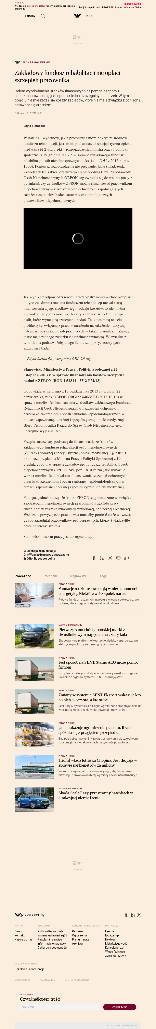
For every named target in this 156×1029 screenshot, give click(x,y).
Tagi (102, 576)
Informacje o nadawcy (52, 943)
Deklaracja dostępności (52, 947)
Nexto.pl (110, 939)
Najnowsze (78, 576)
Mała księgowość (116, 943)
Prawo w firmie (40, 62)
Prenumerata (80, 939)
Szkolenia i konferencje (29, 969)
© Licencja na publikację (40, 550)
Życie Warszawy (115, 955)
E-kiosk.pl (111, 931)
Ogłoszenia (79, 935)
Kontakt (20, 935)
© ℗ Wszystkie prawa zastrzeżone (46, 554)
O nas (18, 931)
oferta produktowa (77, 980)
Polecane (51, 576)
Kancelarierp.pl (114, 947)
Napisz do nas (23, 939)
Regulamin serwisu (50, 939)
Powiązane (23, 576)
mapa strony (22, 980)
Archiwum (78, 943)
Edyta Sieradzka (35, 125)
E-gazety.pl (112, 935)
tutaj (87, 536)
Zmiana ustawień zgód (52, 935)
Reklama (77, 931)
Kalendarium (47, 980)
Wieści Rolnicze (115, 951)
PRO (89, 16)
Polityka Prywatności (51, 931)
